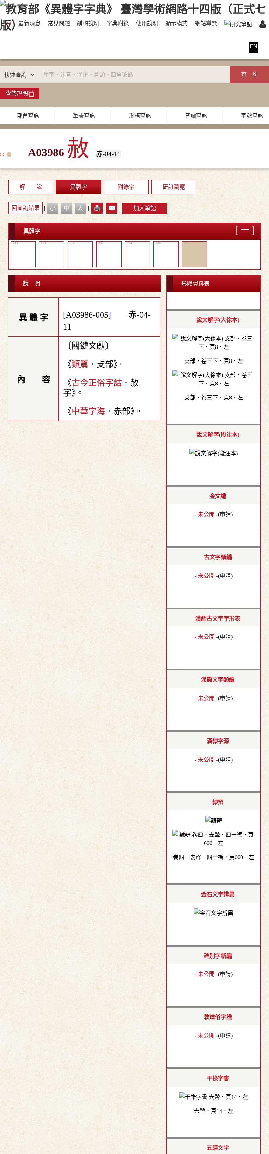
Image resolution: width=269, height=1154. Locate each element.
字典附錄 (117, 23)
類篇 (79, 364)
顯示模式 (176, 23)
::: (9, 23)
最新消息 (29, 23)
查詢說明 (17, 93)
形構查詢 (140, 116)
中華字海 (88, 411)
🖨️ (97, 208)
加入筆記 (144, 208)
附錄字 (126, 187)
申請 (225, 514)
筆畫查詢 (84, 116)
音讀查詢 (196, 116)
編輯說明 (88, 23)
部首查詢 (28, 116)
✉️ (111, 208)
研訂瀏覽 (174, 187)
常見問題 (59, 23)
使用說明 (147, 23)
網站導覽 (206, 23)
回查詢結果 (26, 208)
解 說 (31, 187)
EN (253, 46)
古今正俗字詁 (96, 382)
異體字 (78, 187)
